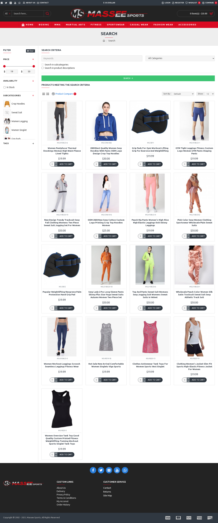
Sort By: (166, 94)
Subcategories (12, 95)
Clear (31, 51)
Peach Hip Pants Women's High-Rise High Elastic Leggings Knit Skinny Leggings (150, 222)
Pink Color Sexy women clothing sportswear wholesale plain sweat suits (194, 222)
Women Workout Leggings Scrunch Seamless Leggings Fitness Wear (62, 365)
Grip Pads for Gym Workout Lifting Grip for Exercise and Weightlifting (150, 149)
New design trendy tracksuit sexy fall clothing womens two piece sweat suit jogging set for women (62, 222)
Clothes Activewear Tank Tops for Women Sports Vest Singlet (150, 365)
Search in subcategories (56, 64)
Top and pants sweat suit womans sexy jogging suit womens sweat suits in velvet (150, 294)
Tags (6, 143)
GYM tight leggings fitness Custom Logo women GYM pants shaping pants (194, 151)
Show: (200, 94)
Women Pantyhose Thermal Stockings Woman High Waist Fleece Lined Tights (62, 151)
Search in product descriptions (60, 68)
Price (6, 59)
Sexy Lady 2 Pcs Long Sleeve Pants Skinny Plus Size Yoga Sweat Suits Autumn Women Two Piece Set (106, 294)
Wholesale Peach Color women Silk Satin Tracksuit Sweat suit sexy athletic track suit (194, 294)
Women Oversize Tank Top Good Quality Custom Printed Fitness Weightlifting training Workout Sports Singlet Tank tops (62, 439)
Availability (10, 81)
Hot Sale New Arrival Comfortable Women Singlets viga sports (106, 365)
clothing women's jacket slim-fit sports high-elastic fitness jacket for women (194, 366)
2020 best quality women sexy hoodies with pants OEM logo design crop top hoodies (106, 151)
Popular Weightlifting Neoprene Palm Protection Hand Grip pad (62, 293)
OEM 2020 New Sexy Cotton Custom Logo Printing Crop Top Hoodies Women (106, 222)
